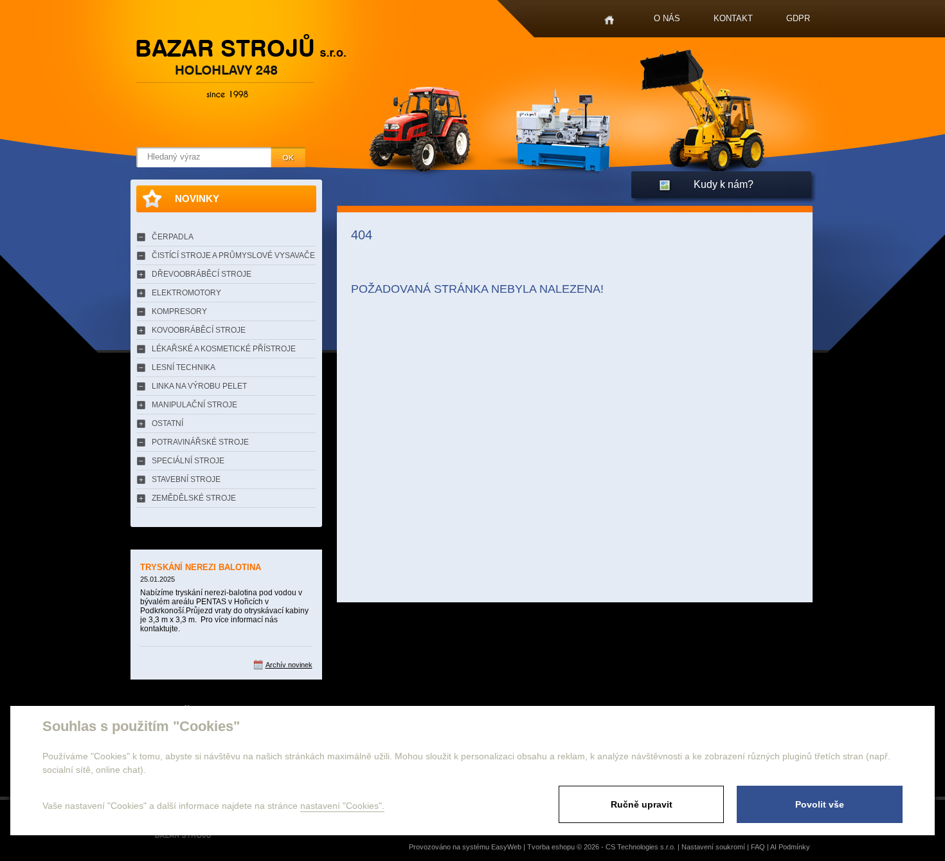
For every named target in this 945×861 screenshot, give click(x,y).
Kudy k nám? (723, 184)
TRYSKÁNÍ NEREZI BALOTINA (200, 567)
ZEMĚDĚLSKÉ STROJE (194, 498)
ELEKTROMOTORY (186, 292)
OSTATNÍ (167, 423)
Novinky (197, 198)
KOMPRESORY (179, 311)
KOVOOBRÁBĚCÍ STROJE (199, 330)
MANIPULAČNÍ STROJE (194, 404)
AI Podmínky (790, 847)
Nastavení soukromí (713, 847)
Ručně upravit (641, 804)
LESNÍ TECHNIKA (183, 367)
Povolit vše (819, 804)
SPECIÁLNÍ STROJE (188, 460)
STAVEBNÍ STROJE (186, 479)
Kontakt (733, 18)
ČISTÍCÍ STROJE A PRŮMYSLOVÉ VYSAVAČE (233, 255)
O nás (667, 18)
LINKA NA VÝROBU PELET (199, 386)
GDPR (798, 18)
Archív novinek (289, 665)
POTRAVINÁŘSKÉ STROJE (200, 442)
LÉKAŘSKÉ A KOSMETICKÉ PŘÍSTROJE (224, 348)
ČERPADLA (173, 236)
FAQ (758, 847)
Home (609, 20)
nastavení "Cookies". (342, 806)
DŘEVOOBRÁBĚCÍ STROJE (201, 274)
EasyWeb (506, 847)
